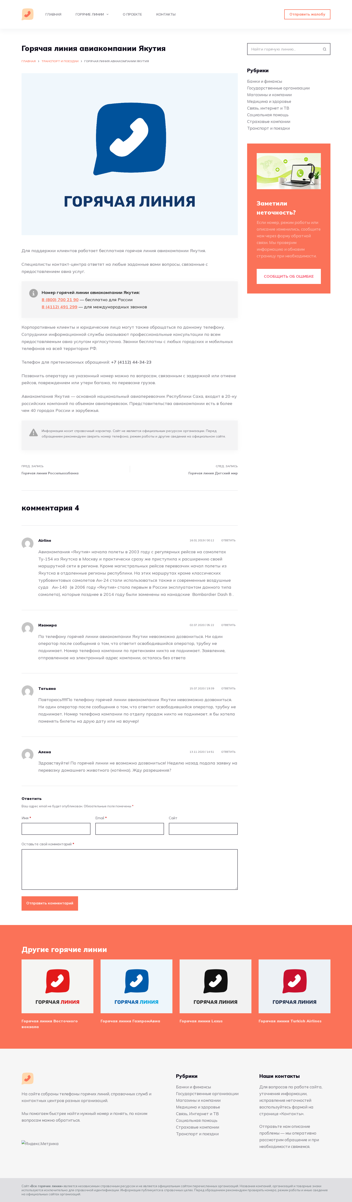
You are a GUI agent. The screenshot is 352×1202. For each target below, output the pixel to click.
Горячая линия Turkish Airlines (290, 1021)
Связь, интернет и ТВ (268, 108)
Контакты (166, 14)
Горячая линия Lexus (201, 1021)
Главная (53, 14)
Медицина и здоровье (269, 101)
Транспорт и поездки (268, 128)
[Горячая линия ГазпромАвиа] (136, 986)
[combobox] (283, 49)
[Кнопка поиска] (324, 49)
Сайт (173, 818)
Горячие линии (90, 14)
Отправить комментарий (49, 903)
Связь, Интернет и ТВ (197, 1113)
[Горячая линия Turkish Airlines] (294, 986)
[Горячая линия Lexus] (215, 986)
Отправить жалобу (307, 14)
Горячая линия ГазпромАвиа (130, 1021)
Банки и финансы (264, 81)
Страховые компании (268, 121)
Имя (26, 818)
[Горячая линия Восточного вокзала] (57, 986)
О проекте (132, 14)
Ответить (228, 540)
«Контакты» (291, 1113)
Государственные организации (278, 87)
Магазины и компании (269, 94)
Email (101, 818)
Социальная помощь (268, 114)
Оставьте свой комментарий (48, 844)
